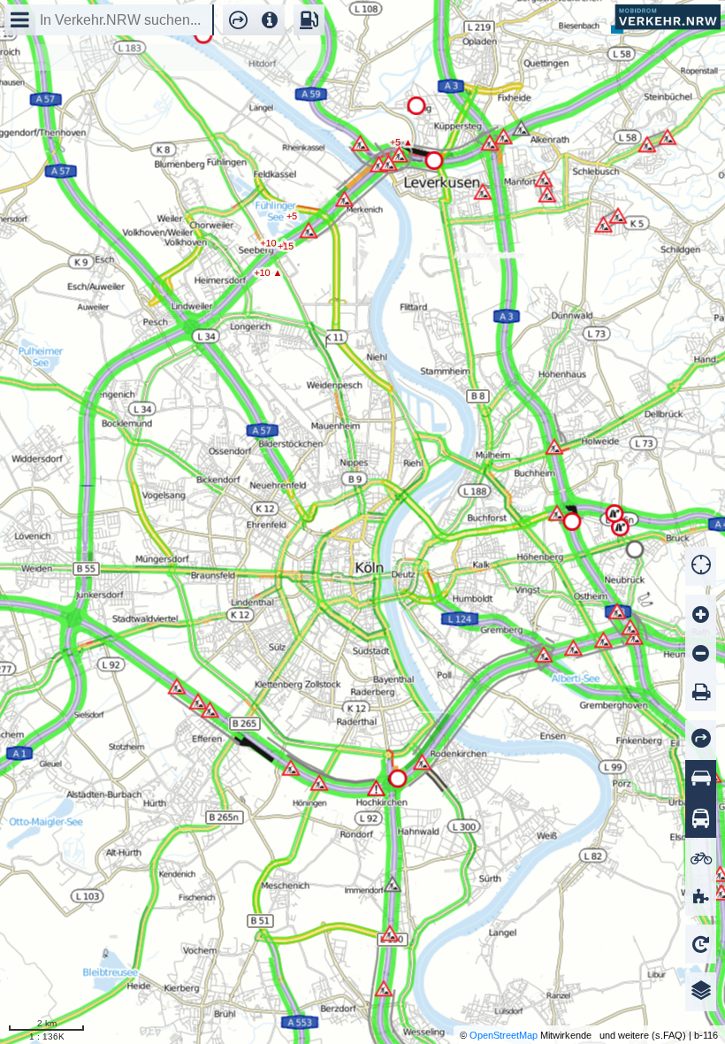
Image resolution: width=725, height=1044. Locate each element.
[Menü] (19, 19)
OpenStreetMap (503, 1035)
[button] (234, 19)
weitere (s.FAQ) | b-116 (668, 1035)
